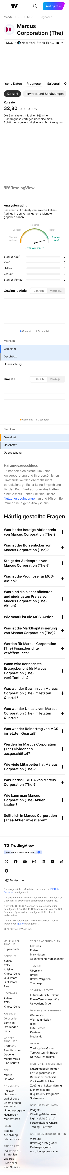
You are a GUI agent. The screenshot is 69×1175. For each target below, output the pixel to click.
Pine (6, 986)
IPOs (7, 1031)
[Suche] (35, 6)
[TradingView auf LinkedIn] (43, 861)
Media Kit (36, 1036)
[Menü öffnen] (5, 6)
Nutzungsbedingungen (20, 498)
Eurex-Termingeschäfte (44, 999)
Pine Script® (11, 1062)
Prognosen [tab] (34, 83)
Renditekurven (13, 1050)
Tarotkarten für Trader (44, 1052)
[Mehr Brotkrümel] (20, 17)
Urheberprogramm (15, 1110)
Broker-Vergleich (40, 979)
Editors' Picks (12, 1139)
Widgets (35, 1110)
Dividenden (11, 1026)
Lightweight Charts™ (43, 1118)
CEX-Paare (10, 977)
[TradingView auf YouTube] (25, 861)
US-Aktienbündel (40, 1003)
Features (35, 946)
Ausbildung (11, 1134)
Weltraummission (40, 1019)
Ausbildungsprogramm (44, 1151)
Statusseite (37, 1098)
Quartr (20, 923)
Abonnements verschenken (47, 958)
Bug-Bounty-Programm (44, 1094)
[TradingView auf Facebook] (15, 861)
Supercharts (11, 949)
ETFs (7, 965)
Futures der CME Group (44, 995)
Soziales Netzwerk (10, 1092)
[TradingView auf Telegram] (52, 861)
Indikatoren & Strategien (12, 1152)
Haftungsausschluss (42, 1072)
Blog (33, 1023)
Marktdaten (37, 954)
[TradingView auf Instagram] (34, 861)
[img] (57, 42)
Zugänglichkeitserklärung (46, 1085)
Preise (34, 950)
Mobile (8, 1074)
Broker (34, 974)
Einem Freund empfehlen (12, 1104)
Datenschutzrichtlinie (43, 1077)
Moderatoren (12, 1118)
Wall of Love (11, 1098)
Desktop (9, 1079)
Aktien (8, 961)
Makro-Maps (12, 1058)
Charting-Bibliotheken (43, 1114)
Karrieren (35, 1032)
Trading (8, 1130)
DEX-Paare (10, 982)
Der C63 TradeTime (42, 1056)
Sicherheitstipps (40, 1089)
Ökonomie (10, 1018)
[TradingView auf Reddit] (6, 870)
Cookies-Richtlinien (42, 1081)
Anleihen (9, 969)
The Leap (36, 983)
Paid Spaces (12, 1167)
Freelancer (10, 1162)
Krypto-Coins (12, 973)
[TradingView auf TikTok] (61, 861)
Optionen (9, 1054)
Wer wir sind (37, 1015)
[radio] (38, 290)
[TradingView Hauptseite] (14, 6)
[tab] (12, 93)
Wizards (9, 1158)
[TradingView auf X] (6, 861)
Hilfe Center (37, 1028)
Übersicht (36, 970)
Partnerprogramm (41, 1147)
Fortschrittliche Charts (44, 1122)
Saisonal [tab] (53, 83)
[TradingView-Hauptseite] (19, 845)
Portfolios (10, 1046)
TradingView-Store (41, 1048)
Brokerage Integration (44, 1143)
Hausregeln (11, 1114)
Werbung (35, 1138)
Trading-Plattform (41, 1126)
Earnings (9, 1022)
